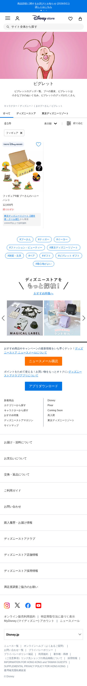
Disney (51, 400)
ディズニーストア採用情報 (21, 570)
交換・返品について (17, 474)
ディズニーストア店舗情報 (21, 554)
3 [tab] (48, 11)
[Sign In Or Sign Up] (17, 18)
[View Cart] (80, 19)
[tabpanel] (43, 6)
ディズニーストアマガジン (18, 420)
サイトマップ (11, 425)
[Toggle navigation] (7, 19)
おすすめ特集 (11, 415)
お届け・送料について (18, 442)
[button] (3, 318)
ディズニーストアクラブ (19, 538)
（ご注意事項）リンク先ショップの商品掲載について (33, 658)
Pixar (50, 405)
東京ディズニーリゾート (61, 420)
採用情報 (72, 658)
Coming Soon (55, 410)
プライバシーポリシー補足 (18, 654)
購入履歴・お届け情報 (18, 522)
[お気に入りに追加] (38, 144)
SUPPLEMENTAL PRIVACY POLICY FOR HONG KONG (34, 666)
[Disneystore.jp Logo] (44, 18)
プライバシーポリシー (41, 650)
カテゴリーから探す (15, 405)
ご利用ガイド (12, 490)
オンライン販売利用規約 (19, 616)
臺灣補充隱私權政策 (15, 670)
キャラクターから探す (16, 410)
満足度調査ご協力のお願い (21, 586)
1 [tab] (42, 11)
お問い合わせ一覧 (13, 650)
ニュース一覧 (11, 646)
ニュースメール (70, 620)
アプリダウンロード (43, 386)
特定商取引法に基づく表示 (58, 616)
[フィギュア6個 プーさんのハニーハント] (22, 170)
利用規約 (43, 654)
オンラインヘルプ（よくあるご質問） (44, 646)
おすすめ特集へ (43, 293)
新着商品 (9, 400)
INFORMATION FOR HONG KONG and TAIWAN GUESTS (35, 662)
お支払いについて (15, 458)
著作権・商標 (60, 654)
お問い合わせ (12, 506)
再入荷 (51, 415)
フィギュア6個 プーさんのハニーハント (21, 198)
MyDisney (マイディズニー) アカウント (29, 620)
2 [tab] (45, 11)
